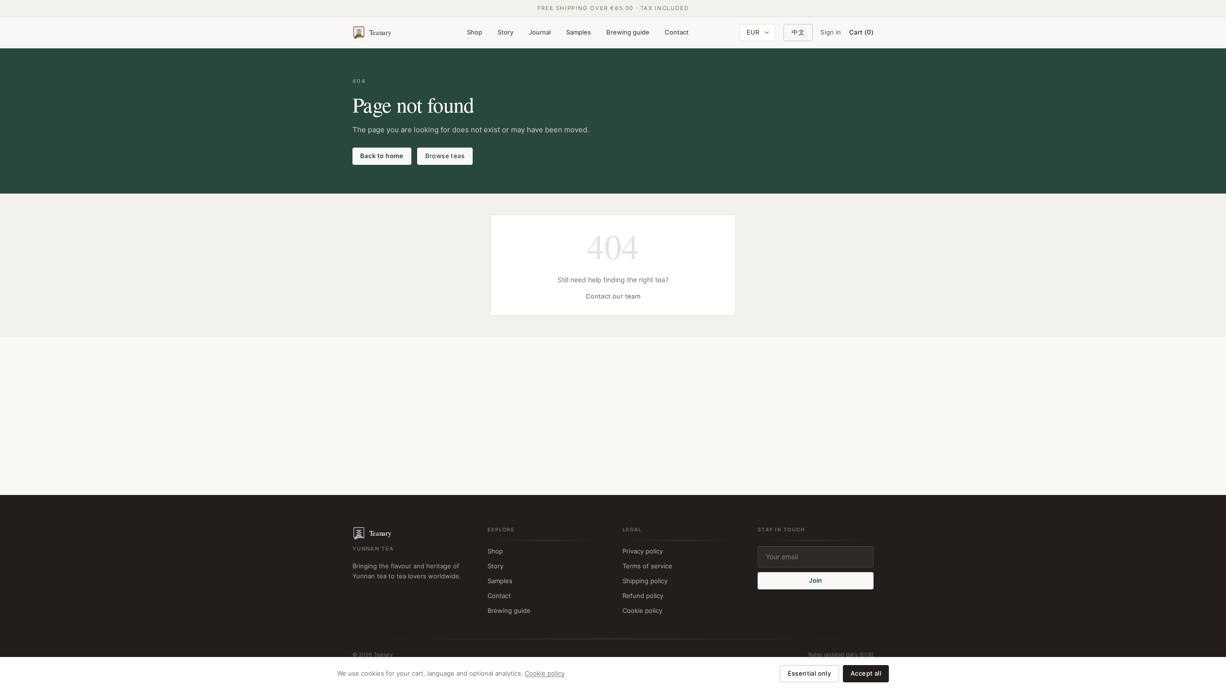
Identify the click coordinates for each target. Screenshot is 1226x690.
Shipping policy (645, 581)
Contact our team (613, 296)
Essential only (809, 673)
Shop (474, 32)
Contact (677, 32)
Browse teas (445, 156)
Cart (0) (861, 32)
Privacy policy (643, 551)
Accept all (866, 673)
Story (505, 32)
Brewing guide (627, 32)
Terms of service (647, 566)
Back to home (382, 156)
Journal (540, 32)
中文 (798, 32)
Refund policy (643, 595)
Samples (578, 32)
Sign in (830, 32)
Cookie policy (642, 610)
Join (815, 580)
